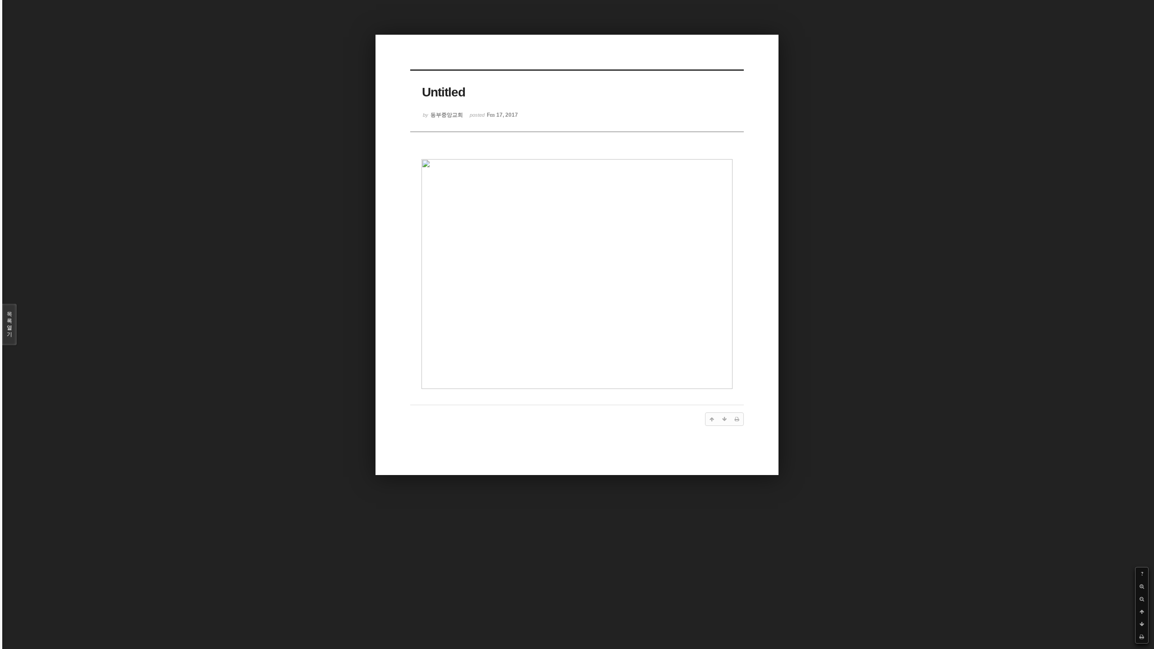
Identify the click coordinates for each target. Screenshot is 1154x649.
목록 (9, 324)
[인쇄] (1142, 637)
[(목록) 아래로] (1142, 624)
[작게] (1142, 599)
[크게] (1142, 586)
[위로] (1142, 611)
